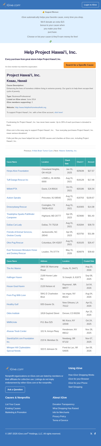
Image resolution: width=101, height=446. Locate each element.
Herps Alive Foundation (18, 171)
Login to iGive (90, 5)
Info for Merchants (61, 412)
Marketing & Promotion (16, 412)
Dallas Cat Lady (14, 225)
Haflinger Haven (14, 277)
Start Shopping (75, 387)
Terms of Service (60, 420)
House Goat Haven (16, 286)
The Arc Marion (14, 268)
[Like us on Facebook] (95, 434)
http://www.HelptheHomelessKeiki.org (30, 107)
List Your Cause (12, 404)
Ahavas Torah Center (16, 331)
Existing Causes (13, 408)
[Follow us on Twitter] (91, 434)
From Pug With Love (16, 295)
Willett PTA (12, 189)
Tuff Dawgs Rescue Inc (17, 180)
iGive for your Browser (78, 379)
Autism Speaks (14, 198)
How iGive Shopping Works (81, 375)
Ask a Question (15, 389)
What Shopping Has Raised (66, 408)
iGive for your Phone (77, 383)
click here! (58, 112)
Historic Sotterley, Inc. (68, 151)
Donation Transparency (63, 404)
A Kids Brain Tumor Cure (42, 151)
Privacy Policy (59, 416)
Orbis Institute (13, 313)
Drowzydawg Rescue (17, 207)
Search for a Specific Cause (80, 65)
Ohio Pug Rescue (15, 243)
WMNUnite (12, 322)
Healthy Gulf (12, 304)
